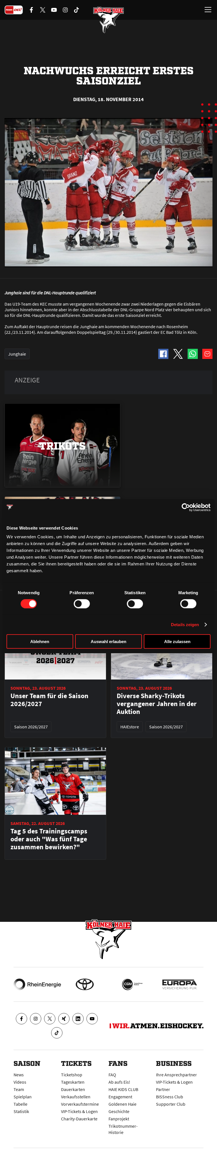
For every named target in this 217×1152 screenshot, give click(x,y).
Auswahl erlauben (108, 641)
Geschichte (118, 1111)
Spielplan (23, 1096)
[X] (49, 1018)
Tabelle (20, 1104)
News (19, 1074)
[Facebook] (21, 1018)
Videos (20, 1082)
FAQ (112, 1074)
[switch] (82, 603)
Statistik (21, 1111)
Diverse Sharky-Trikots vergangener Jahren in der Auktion (157, 704)
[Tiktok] (56, 1032)
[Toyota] (84, 984)
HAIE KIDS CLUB (123, 1089)
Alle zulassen (177, 641)
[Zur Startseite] (108, 20)
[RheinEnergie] (37, 984)
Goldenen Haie (122, 1104)
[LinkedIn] (78, 1018)
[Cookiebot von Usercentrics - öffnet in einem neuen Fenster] (186, 507)
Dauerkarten (73, 1089)
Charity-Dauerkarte (79, 1118)
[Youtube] (92, 1018)
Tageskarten (72, 1082)
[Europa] (179, 984)
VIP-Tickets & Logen (79, 1111)
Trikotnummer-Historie (123, 1129)
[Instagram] (35, 1018)
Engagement (120, 1096)
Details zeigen (185, 624)
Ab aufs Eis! (119, 1082)
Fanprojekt (118, 1118)
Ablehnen (39, 641)
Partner (163, 1089)
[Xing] (64, 1018)
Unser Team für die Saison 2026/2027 (49, 700)
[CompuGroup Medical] (132, 984)
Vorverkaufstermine (80, 1104)
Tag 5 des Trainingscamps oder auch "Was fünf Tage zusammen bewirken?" (48, 839)
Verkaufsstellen (75, 1096)
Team (19, 1089)
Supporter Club (170, 1104)
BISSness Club (169, 1096)
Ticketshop (71, 1074)
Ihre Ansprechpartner (176, 1074)
